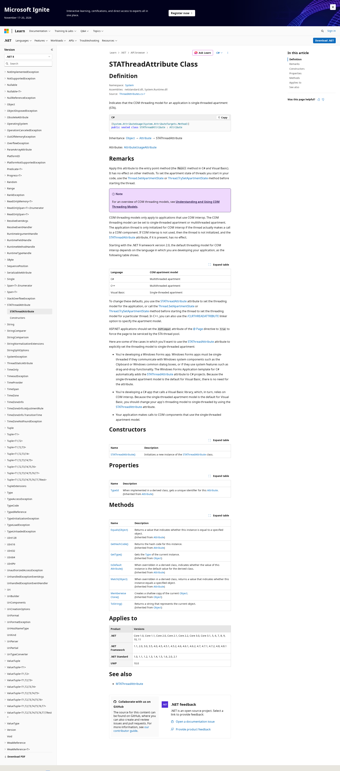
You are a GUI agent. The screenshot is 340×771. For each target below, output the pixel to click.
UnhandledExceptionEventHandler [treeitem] (27, 583)
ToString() (116, 603)
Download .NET (324, 40)
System (129, 85)
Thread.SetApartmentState (146, 178)
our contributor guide (131, 729)
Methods (294, 78)
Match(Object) (119, 579)
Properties (295, 73)
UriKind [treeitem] (11, 635)
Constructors (297, 68)
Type (148, 554)
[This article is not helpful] (323, 99)
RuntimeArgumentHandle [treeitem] (22, 233)
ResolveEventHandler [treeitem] (19, 227)
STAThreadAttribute (122, 237)
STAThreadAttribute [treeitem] (22, 311)
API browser (138, 52)
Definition (295, 59)
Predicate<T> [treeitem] (14, 169)
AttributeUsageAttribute (140, 147)
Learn (113, 52)
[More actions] (228, 53)
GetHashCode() (119, 544)
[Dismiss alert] (333, 7)
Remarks (294, 64)
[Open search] (322, 31)
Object (130, 138)
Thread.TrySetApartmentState (188, 178)
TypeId (115, 490)
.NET (123, 52)
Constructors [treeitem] (17, 317)
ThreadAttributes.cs (131, 94)
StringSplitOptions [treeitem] (18, 350)
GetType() (116, 554)
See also (294, 87)
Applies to (295, 82)
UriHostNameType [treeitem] (18, 628)
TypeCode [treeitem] (13, 505)
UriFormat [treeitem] (13, 615)
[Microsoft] (6, 31)
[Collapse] (52, 49)
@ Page (198, 329)
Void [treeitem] (9, 736)
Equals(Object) (119, 529)
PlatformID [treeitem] (13, 156)
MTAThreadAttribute (129, 684)
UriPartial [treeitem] (12, 648)
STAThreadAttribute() (123, 454)
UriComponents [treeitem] (16, 602)
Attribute (145, 138)
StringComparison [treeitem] (18, 337)
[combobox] (28, 57)
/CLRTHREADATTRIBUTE (203, 316)
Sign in (331, 30)
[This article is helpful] (319, 99)
